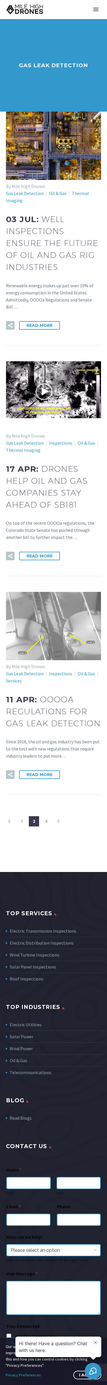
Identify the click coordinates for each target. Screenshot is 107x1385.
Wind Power (21, 1048)
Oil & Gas (57, 193)
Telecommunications (30, 1072)
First (10, 1193)
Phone (63, 1206)
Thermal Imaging (23, 450)
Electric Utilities (26, 1024)
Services (14, 681)
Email (13, 1206)
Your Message (22, 1274)
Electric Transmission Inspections (43, 931)
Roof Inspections (26, 979)
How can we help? (24, 1237)
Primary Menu (96, 9)
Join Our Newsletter (34, 1336)
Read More (40, 325)
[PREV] (9, 821)
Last (60, 1193)
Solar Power (21, 1036)
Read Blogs (21, 1118)
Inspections (60, 443)
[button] (10, 325)
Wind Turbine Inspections (34, 955)
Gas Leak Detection (25, 193)
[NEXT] (58, 821)
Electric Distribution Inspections (42, 943)
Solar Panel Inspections (33, 967)
